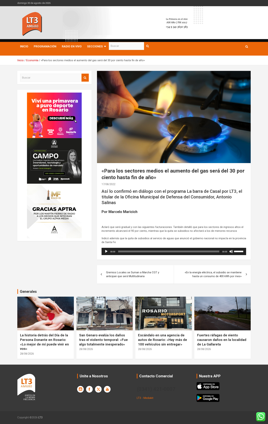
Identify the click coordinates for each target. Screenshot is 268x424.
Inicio (24, 46)
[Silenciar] (231, 251)
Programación (45, 46)
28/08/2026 (27, 353)
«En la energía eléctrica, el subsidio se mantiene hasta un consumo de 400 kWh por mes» (213, 274)
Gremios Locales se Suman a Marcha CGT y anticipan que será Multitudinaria (132, 274)
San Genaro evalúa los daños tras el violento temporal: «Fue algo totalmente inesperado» (103, 339)
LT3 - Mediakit (145, 398)
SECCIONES (95, 46)
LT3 (40, 417)
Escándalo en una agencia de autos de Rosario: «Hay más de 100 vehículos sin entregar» (162, 339)
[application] (174, 251)
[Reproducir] (106, 251)
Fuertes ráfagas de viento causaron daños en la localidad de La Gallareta (221, 339)
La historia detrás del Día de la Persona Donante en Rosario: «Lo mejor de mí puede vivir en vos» (44, 342)
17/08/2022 (108, 184)
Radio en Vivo (72, 46)
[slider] (239, 251)
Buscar (147, 46)
